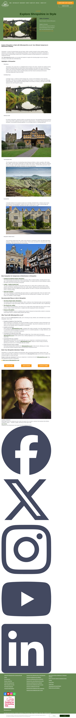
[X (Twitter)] (26, 524)
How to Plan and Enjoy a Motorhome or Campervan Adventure (58, 676)
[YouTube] (26, 623)
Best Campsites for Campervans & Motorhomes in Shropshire (47, 25)
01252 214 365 (9, 365)
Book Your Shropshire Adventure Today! (46, 30)
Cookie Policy (51, 684)
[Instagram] (26, 573)
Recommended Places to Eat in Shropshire (47, 27)
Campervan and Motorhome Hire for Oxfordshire (35, 679)
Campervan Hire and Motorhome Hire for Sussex (35, 684)
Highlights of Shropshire (43, 24)
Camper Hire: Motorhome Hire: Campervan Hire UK (13, 675)
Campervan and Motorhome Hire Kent (33, 686)
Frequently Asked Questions (9, 688)
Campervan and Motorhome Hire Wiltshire (34, 677)
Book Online (26, 365)
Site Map (50, 680)
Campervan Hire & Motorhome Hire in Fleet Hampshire (36, 675)
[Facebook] (26, 474)
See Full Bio (4, 423)
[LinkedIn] (26, 672)
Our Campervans (7, 679)
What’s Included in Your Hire (9, 684)
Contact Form (44, 365)
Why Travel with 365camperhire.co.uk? (46, 29)
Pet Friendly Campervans (8, 686)
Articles (5, 677)
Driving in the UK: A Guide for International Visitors (58, 678)
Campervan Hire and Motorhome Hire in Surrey (35, 690)
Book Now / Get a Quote (65, 2)
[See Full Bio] (7, 423)
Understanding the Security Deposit (55, 686)
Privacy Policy (51, 682)
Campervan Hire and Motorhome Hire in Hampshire (35, 688)
